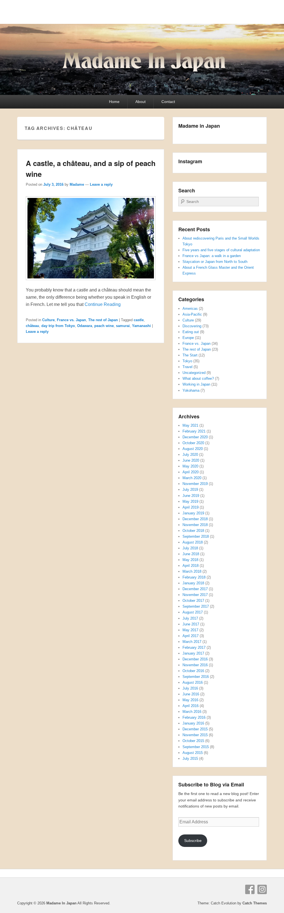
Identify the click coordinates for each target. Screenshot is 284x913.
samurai (123, 326)
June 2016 (190, 694)
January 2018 (193, 583)
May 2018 (190, 560)
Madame (77, 184)
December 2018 (195, 519)
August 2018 (192, 542)
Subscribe (193, 840)
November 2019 (195, 484)
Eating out (190, 332)
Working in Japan (196, 384)
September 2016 (195, 677)
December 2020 (195, 437)
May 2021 (190, 425)
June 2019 (190, 496)
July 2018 (190, 548)
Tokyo (187, 361)
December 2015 (195, 729)
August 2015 (192, 753)
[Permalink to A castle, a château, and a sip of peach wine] (91, 282)
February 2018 (194, 577)
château (32, 326)
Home (114, 101)
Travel (187, 367)
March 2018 (191, 571)
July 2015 (190, 758)
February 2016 (194, 717)
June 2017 (190, 624)
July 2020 (190, 454)
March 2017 (191, 642)
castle (139, 320)
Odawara (84, 326)
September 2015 (195, 747)
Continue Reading (103, 304)
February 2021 (194, 431)
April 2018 (190, 566)
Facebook (250, 889)
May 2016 (190, 700)
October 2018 (193, 531)
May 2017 (190, 630)
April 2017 (190, 636)
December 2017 (195, 589)
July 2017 (190, 618)
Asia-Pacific (192, 314)
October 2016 (193, 671)
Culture (48, 320)
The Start (189, 355)
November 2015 (195, 735)
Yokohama (190, 390)
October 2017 (193, 600)
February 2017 (194, 647)
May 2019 (190, 501)
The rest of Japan (103, 320)
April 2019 (190, 507)
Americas (190, 308)
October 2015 (193, 741)
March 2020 (191, 478)
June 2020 (190, 460)
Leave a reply (101, 184)
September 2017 (195, 606)
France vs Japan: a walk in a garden (211, 256)
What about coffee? (198, 378)
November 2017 (195, 595)
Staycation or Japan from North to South (214, 262)
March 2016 (191, 712)
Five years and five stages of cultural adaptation (221, 250)
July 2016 (190, 688)
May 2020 (190, 466)
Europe (188, 338)
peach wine (104, 326)
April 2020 (190, 472)
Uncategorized (194, 373)
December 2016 (195, 659)
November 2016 (195, 665)
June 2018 (190, 554)
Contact (168, 101)
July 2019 (190, 489)
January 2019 (193, 513)
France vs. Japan (71, 320)
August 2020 (192, 449)
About (140, 101)
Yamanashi (141, 326)
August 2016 (192, 682)
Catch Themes (254, 903)
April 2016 (190, 706)
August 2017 (192, 612)
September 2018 (195, 536)
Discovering (191, 326)
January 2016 (193, 723)
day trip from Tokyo (58, 326)
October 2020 (193, 443)
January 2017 (193, 653)
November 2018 (195, 525)
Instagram (262, 889)
